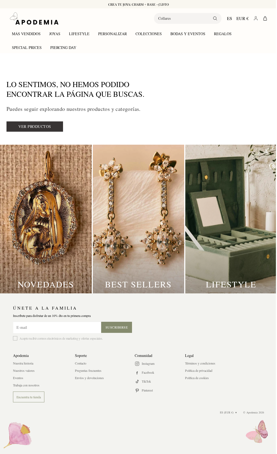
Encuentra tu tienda (29, 397)
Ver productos (34, 126)
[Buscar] (211, 18)
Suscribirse (116, 327)
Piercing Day (63, 47)
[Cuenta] (251, 18)
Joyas (54, 33)
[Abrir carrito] (261, 18)
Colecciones (149, 33)
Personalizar (112, 33)
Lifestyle (79, 33)
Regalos (223, 33)
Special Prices (27, 47)
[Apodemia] (34, 18)
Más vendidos (26, 33)
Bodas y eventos (187, 33)
